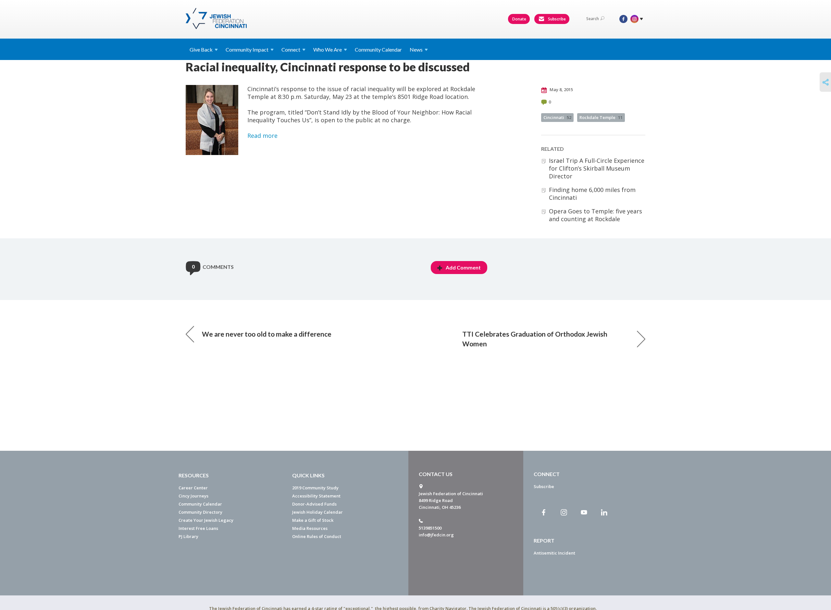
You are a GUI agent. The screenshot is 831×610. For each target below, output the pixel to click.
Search (592, 18)
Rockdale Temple (601, 117)
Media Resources (310, 528)
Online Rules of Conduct (316, 536)
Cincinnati (557, 117)
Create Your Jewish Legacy (206, 520)
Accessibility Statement (316, 496)
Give (201, 49)
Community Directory (200, 512)
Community (247, 49)
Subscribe (556, 19)
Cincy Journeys (193, 496)
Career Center (193, 488)
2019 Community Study (315, 488)
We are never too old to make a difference (266, 334)
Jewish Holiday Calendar (317, 512)
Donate (519, 19)
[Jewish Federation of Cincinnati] (217, 18)
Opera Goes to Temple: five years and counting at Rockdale (595, 215)
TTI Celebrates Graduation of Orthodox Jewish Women (534, 339)
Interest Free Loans (198, 528)
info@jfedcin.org (436, 535)
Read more (262, 135)
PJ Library (188, 536)
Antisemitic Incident (554, 553)
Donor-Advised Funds (314, 504)
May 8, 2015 (561, 89)
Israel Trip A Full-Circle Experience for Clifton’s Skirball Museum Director (596, 168)
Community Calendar (378, 49)
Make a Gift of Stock (312, 520)
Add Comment (463, 267)
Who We (327, 49)
